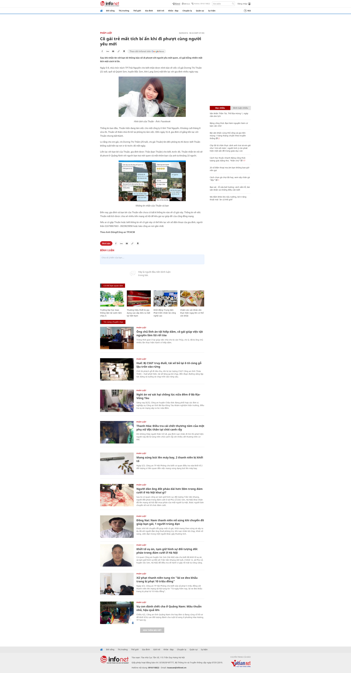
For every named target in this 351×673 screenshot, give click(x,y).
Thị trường (124, 10)
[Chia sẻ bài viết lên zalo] (108, 51)
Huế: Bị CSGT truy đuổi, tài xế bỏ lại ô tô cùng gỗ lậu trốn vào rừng (168, 364)
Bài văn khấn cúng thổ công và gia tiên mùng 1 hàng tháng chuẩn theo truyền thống (228, 136)
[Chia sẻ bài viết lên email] (113, 51)
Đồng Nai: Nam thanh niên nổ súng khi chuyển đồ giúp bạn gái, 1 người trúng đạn (170, 522)
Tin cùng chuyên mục (113, 322)
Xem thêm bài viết (152, 630)
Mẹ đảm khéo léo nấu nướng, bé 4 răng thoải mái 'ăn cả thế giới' (228, 198)
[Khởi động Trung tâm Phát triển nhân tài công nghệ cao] (166, 298)
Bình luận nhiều (240, 108)
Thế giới (137, 10)
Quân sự (200, 10)
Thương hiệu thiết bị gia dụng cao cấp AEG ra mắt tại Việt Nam (138, 313)
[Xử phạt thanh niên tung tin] (117, 584)
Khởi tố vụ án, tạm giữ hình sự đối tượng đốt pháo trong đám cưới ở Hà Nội (167, 550)
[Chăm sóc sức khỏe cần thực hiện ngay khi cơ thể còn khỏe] (192, 298)
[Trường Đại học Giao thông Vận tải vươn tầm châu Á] (112, 298)
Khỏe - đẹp (173, 10)
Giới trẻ (160, 10)
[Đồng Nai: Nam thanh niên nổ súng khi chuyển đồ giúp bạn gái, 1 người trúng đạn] (117, 526)
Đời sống (110, 10)
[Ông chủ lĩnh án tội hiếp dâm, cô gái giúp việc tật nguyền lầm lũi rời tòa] (117, 338)
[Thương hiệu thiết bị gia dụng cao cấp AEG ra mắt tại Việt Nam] (139, 298)
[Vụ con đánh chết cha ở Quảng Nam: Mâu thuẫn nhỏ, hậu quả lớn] (117, 613)
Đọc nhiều (220, 108)
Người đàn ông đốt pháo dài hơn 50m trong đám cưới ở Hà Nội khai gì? (169, 490)
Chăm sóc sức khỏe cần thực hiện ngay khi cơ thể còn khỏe (192, 313)
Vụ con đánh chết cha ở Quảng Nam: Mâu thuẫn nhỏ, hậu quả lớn (169, 608)
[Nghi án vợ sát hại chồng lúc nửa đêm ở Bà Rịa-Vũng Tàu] (117, 401)
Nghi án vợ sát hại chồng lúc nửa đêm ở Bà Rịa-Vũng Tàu (168, 396)
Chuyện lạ (187, 10)
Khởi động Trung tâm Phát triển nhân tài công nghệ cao (165, 313)
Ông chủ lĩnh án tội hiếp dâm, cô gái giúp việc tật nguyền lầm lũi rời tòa (169, 333)
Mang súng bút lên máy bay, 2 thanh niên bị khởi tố (169, 459)
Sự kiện (211, 10)
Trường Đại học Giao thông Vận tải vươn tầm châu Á (111, 313)
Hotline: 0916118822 (202, 3)
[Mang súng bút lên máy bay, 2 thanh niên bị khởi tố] (117, 464)
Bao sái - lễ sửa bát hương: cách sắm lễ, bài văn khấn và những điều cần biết (230, 188)
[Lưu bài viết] (124, 51)
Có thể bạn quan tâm (113, 285)
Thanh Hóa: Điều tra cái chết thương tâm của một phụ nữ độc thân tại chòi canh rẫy (170, 427)
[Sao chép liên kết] (119, 51)
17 (244, 160)
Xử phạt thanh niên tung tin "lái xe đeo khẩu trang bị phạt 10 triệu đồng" (167, 579)
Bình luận (106, 243)
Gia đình (149, 10)
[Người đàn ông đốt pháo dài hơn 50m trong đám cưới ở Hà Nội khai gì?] (117, 495)
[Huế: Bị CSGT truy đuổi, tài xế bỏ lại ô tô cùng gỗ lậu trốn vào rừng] (117, 369)
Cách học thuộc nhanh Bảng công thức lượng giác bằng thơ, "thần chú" (228, 159)
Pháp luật (106, 32)
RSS (249, 10)
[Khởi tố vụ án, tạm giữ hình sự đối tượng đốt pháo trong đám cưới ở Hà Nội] (117, 555)
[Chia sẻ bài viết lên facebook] (102, 51)
